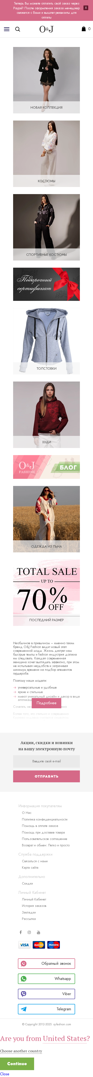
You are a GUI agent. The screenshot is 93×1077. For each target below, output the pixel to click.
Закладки (29, 912)
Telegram (64, 1009)
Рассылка (29, 918)
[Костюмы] (46, 153)
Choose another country (21, 1051)
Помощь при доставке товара (43, 832)
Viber (66, 994)
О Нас (26, 812)
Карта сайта (30, 867)
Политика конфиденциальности (44, 819)
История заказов (34, 905)
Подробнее (46, 703)
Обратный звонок (56, 963)
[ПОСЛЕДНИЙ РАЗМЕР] (46, 592)
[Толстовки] (46, 341)
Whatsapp (63, 978)
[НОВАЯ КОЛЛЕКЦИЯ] (46, 80)
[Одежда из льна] (46, 519)
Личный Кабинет (34, 899)
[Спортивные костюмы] (46, 227)
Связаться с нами (35, 861)
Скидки (27, 883)
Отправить (46, 776)
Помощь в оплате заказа (40, 825)
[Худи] (46, 414)
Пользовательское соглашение (44, 838)
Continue (17, 1064)
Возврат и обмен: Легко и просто (46, 845)
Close (4, 1074)
